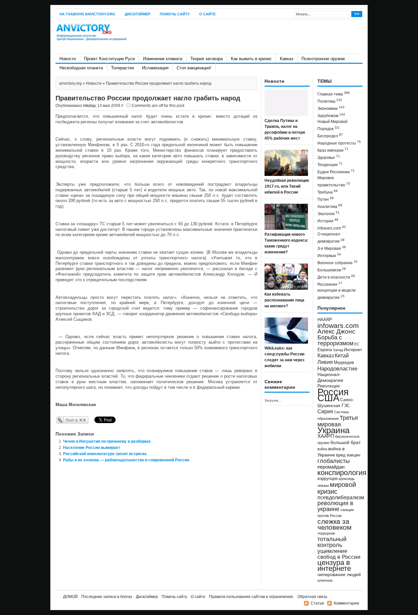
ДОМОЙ (70, 596)
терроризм (326, 533)
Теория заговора (206, 58)
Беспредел (330, 135)
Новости (67, 58)
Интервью (329, 255)
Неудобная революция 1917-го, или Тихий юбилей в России (287, 186)
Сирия (325, 411)
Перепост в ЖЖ (62, 420)
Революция (328, 386)
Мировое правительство (333, 181)
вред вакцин (348, 455)
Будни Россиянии (336, 171)
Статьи (317, 603)
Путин (325, 199)
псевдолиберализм (340, 497)
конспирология (341, 473)
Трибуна (327, 192)
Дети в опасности (336, 277)
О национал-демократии (331, 238)
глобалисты (333, 460)
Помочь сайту (175, 14)
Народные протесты (339, 142)
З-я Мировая (331, 248)
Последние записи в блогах (106, 596)
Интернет (353, 350)
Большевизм (331, 269)
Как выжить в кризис (251, 58)
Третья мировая (337, 421)
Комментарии (346, 603)
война (322, 449)
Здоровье (328, 157)
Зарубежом (331, 115)
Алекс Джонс (336, 331)
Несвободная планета (81, 67)
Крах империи (332, 150)
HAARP (324, 319)
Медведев (344, 362)
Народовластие (337, 368)
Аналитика (329, 206)
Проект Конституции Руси (109, 58)
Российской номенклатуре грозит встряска (105, 454)
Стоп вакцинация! (194, 67)
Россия (333, 391)
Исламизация (155, 67)
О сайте (207, 14)
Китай (342, 355)
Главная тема (333, 93)
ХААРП (325, 436)
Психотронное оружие (323, 58)
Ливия (325, 362)
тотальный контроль (331, 542)
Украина (333, 430)
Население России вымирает (91, 447)
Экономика (331, 108)
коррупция (327, 478)
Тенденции (330, 164)
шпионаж (324, 580)
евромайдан (331, 467)
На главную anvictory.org (87, 14)
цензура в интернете (334, 565)
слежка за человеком (334, 524)
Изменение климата (162, 58)
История (327, 220)
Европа (324, 350)
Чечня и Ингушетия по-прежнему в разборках (107, 441)
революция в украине (335, 506)
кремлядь (347, 479)
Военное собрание (337, 262)
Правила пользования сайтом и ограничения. (251, 596)
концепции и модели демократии (336, 294)
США (328, 397)
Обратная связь (312, 596)
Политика (329, 101)
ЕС (356, 344)
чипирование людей (339, 574)
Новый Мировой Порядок (332, 125)
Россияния (329, 284)
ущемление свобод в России (339, 554)
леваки (323, 485)
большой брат (345, 442)
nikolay (89, 105)
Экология (328, 213)
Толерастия (122, 67)
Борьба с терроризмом (335, 340)
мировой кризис (336, 488)
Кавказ (286, 58)
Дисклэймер (137, 14)
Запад (338, 350)
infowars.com (331, 228)
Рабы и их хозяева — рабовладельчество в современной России (126, 460)
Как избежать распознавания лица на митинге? (284, 300)
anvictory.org (70, 83)
